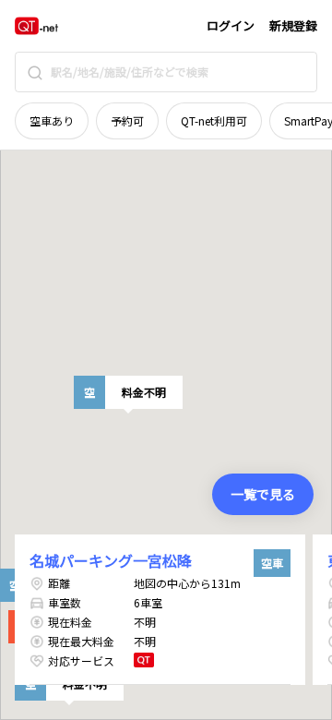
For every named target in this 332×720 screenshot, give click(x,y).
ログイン (231, 25)
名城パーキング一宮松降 (111, 560)
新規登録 (293, 25)
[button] (128, 392)
